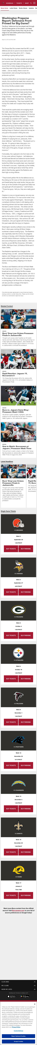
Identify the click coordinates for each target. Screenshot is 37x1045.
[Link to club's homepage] (3, 2)
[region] (18, 1023)
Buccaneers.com (18, 910)
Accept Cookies (18, 1041)
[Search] (31, 3)
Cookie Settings (18, 1030)
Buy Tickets (11, 549)
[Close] (35, 1004)
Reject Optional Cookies (18, 1036)
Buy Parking (26, 549)
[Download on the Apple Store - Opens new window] (12, 996)
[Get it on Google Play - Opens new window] (25, 997)
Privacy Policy (16, 1027)
